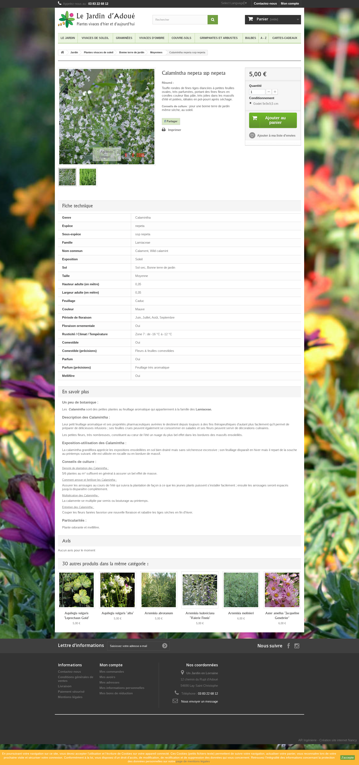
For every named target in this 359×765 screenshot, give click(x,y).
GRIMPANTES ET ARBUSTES (219, 38)
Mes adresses (109, 682)
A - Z (264, 38)
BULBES (250, 38)
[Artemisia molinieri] (241, 589)
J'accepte (347, 757)
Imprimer (174, 130)
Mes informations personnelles (122, 688)
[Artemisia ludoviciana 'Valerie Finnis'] (199, 589)
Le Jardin (68, 38)
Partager (171, 121)
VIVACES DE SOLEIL (95, 38)
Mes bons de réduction (116, 693)
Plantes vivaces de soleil (98, 52)
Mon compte (290, 3)
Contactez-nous (265, 3)
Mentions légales (70, 697)
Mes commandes (112, 671)
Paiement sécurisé (71, 691)
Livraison (64, 686)
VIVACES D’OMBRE (152, 38)
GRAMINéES (124, 38)
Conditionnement (262, 98)
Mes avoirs (107, 677)
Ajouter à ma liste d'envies (276, 135)
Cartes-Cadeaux (284, 38)
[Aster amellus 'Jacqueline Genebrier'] (282, 589)
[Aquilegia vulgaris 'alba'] (117, 589)
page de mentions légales (193, 761)
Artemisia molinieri (241, 613)
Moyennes (156, 52)
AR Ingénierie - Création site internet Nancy (327, 740)
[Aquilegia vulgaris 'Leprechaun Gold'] (76, 589)
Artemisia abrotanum (159, 613)
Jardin (74, 52)
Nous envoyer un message (199, 701)
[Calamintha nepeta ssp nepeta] (67, 177)
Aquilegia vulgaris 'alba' (118, 613)
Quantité (255, 85)
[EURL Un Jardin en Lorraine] (96, 19)
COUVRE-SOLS (181, 38)
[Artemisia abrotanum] (158, 589)
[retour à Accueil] (62, 52)
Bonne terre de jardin (131, 52)
